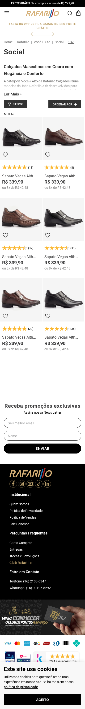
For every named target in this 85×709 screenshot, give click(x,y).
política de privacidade (21, 687)
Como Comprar (20, 543)
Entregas (16, 549)
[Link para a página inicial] (9, 42)
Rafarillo (23, 42)
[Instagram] (22, 484)
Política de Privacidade (25, 511)
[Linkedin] (47, 484)
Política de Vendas (22, 517)
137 (71, 42)
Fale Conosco (19, 524)
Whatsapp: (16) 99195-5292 (30, 588)
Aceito (42, 700)
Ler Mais (11, 94)
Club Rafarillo (20, 563)
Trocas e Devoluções (24, 556)
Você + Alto (42, 42)
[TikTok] (38, 484)
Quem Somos (19, 504)
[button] (15, 104)
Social (59, 42)
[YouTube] (30, 484)
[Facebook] (13, 484)
